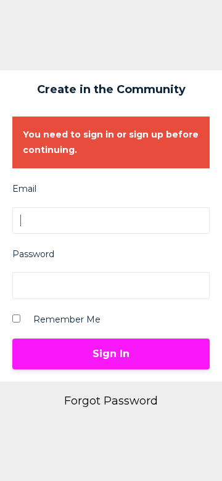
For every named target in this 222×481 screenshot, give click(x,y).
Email (24, 188)
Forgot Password (111, 401)
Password (33, 254)
